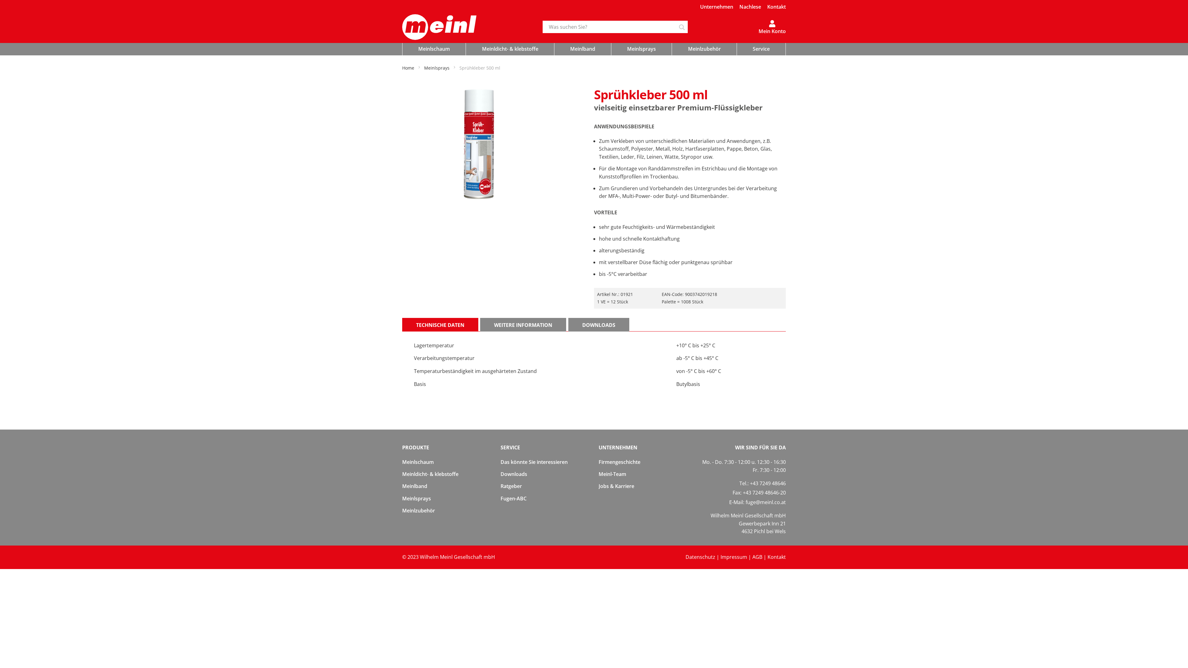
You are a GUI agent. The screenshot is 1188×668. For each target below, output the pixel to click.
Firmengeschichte (619, 462)
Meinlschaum (418, 462)
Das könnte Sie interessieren (534, 462)
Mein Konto (772, 31)
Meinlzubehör (418, 510)
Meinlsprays (416, 498)
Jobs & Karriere (616, 486)
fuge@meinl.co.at (766, 502)
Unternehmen (716, 6)
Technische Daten (440, 325)
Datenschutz (700, 557)
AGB (757, 557)
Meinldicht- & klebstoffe (430, 474)
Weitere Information (523, 325)
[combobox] (615, 27)
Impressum (734, 557)
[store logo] (467, 27)
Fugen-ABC (514, 498)
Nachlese (750, 6)
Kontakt (776, 6)
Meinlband (414, 486)
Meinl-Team (612, 474)
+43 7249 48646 (768, 483)
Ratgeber (511, 486)
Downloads (598, 325)
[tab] (440, 325)
